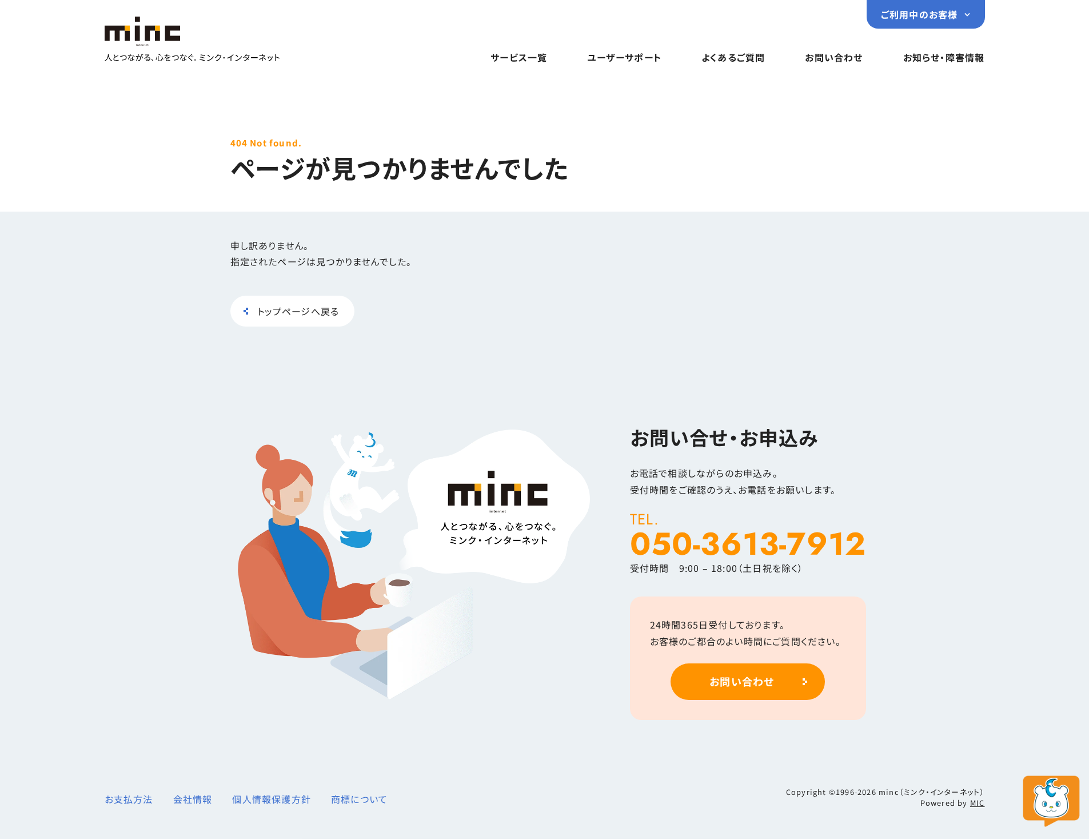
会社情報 (193, 799)
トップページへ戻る (298, 311)
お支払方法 (129, 799)
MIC (977, 802)
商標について (359, 799)
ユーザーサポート (624, 57)
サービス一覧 (518, 57)
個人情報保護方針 (271, 799)
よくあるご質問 (733, 57)
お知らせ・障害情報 (944, 57)
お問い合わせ (834, 57)
